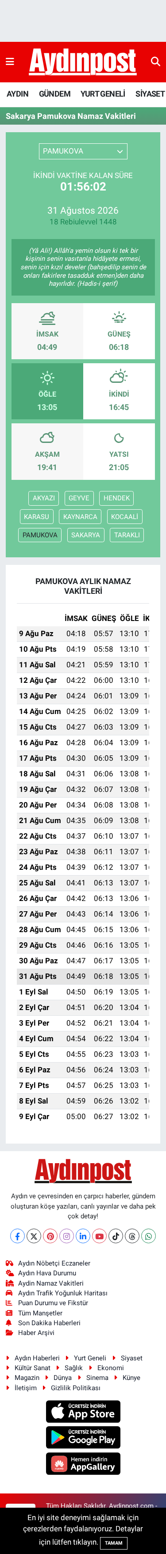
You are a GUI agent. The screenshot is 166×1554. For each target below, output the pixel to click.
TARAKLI (127, 535)
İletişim (26, 1388)
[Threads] (132, 1236)
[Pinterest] (50, 1236)
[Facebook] (17, 1236)
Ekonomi (110, 1368)
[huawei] (83, 1464)
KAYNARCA (80, 517)
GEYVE (79, 498)
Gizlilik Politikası (75, 1388)
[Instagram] (66, 1236)
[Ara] (155, 61)
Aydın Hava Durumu (47, 1273)
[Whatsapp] (148, 1236)
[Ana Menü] (10, 61)
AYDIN (17, 93)
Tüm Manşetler (40, 1313)
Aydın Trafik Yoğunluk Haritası (63, 1293)
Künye (131, 1378)
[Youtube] (99, 1236)
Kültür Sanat (32, 1368)
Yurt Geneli (90, 1358)
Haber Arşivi (36, 1333)
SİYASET (150, 93)
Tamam (114, 1543)
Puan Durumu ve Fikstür (53, 1303)
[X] (34, 1236)
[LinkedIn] (83, 1236)
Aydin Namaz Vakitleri (51, 1283)
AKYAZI (44, 498)
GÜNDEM (54, 93)
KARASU (36, 517)
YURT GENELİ (103, 93)
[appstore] (83, 1412)
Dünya (63, 1378)
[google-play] (83, 1438)
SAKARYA (85, 535)
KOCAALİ (124, 517)
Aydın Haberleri (37, 1358)
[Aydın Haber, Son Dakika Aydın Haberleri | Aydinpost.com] (83, 62)
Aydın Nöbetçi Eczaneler (54, 1263)
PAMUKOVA (40, 535)
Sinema (97, 1378)
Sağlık (74, 1368)
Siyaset (132, 1358)
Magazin (27, 1378)
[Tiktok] (115, 1236)
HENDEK (117, 498)
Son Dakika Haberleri (49, 1323)
